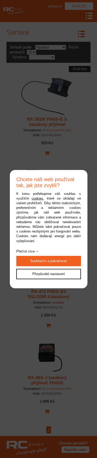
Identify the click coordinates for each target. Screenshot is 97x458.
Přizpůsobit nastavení (48, 274)
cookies (37, 198)
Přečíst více (25, 251)
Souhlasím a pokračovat (48, 261)
